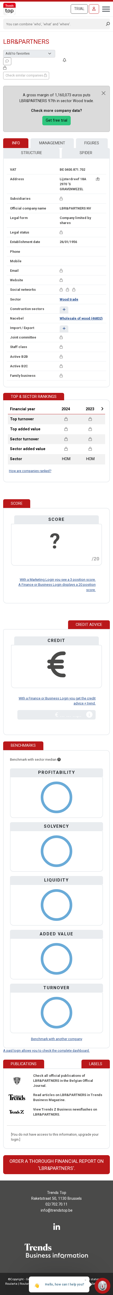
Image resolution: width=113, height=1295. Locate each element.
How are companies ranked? (30, 471)
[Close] (103, 93)
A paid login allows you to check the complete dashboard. (46, 1051)
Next (102, 408)
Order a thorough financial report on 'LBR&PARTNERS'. (56, 1164)
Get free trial (56, 120)
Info (16, 143)
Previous (51, 408)
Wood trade (69, 299)
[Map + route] (98, 179)
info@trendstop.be (57, 1210)
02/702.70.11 (56, 1204)
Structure (31, 153)
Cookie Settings (92, 1284)
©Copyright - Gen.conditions (27, 1279)
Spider (86, 153)
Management (52, 143)
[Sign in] (94, 9)
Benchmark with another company (56, 1039)
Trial (79, 9)
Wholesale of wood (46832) (81, 318)
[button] (64, 309)
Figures (91, 143)
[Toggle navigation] (104, 8)
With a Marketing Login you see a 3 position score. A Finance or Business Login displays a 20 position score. (57, 585)
